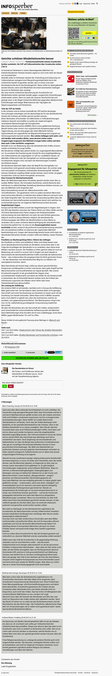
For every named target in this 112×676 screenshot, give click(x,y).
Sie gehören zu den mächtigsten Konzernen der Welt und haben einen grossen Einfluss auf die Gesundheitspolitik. (86, 94)
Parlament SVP (13, 347)
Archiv (93, 4)
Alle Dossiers (92, 115)
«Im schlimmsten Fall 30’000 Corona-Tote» (82, 125)
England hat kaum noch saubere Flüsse (83, 66)
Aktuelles (5, 13)
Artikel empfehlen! (10, 352)
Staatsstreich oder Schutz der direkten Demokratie (40, 330)
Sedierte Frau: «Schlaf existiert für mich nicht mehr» (82, 240)
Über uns (14, 13)
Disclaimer (87, 673)
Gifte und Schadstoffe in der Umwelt (85, 102)
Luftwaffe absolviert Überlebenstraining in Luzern (83, 251)
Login (80, 4)
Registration (87, 4)
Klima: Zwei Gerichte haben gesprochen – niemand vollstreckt (84, 133)
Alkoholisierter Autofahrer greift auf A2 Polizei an (81, 257)
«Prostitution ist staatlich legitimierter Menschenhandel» (81, 233)
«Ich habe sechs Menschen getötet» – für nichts (83, 54)
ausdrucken (31, 352)
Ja (4, 386)
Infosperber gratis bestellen (76, 12)
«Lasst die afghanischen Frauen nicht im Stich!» (83, 138)
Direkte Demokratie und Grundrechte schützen (39, 335)
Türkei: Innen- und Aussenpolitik (86, 76)
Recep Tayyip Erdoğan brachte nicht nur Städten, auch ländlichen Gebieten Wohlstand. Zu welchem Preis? (86, 81)
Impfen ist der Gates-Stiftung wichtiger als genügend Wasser (84, 63)
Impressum (95, 673)
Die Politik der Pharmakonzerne (86, 89)
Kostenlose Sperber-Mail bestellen (32, 358)
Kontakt (80, 673)
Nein (10, 386)
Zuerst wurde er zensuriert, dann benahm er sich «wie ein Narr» (83, 129)
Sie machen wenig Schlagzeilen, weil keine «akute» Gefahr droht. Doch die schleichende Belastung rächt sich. (86, 108)
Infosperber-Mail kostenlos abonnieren (65, 673)
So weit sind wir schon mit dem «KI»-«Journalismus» (80, 59)
